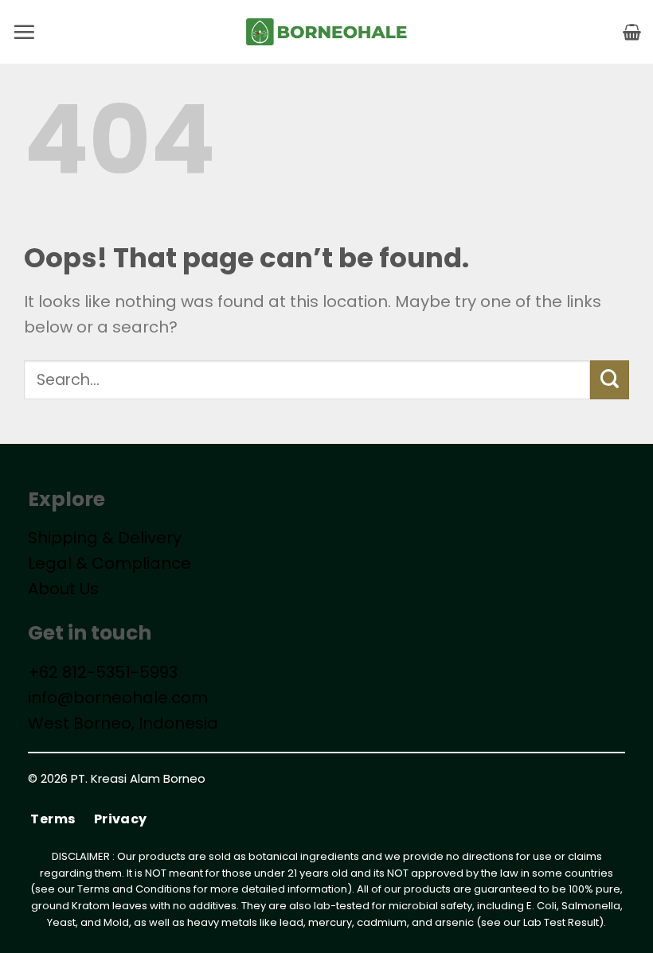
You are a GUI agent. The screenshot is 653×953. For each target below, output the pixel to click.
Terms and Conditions (134, 889)
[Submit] (609, 379)
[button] (24, 32)
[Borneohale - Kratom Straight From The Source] (327, 32)
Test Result (571, 922)
